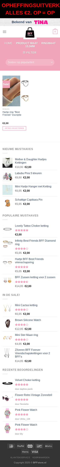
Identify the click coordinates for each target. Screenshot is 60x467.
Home (8, 43)
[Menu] (4, 32)
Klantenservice (20, 457)
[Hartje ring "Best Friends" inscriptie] (15, 91)
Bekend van (22, 22)
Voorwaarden (41, 457)
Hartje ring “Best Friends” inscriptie (11, 113)
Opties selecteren (14, 128)
